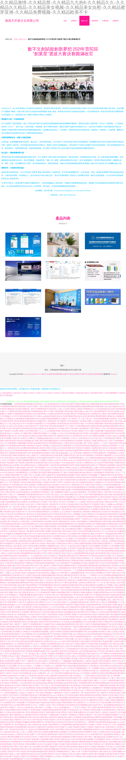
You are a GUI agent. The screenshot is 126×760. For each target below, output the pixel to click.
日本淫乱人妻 (69, 656)
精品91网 (67, 675)
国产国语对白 (5, 717)
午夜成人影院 (60, 712)
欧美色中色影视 (46, 727)
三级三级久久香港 (81, 639)
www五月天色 (19, 604)
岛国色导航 (77, 411)
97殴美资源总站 (95, 646)
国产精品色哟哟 (29, 585)
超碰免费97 (86, 629)
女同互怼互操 (58, 727)
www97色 (60, 641)
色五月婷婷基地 (37, 563)
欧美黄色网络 (108, 551)
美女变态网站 (111, 445)
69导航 (9, 678)
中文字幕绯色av (93, 556)
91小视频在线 (101, 685)
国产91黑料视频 (40, 658)
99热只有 (16, 592)
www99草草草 (61, 573)
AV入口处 (36, 597)
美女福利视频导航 (45, 570)
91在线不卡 (74, 531)
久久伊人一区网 (38, 644)
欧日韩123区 (66, 600)
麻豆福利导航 (9, 477)
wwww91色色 (106, 482)
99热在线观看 (63, 619)
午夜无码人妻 (70, 680)
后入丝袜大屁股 (42, 524)
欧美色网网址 (30, 524)
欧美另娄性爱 (85, 531)
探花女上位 (97, 516)
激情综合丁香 (68, 751)
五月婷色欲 (70, 710)
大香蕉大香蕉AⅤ (108, 646)
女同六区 (13, 641)
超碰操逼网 (65, 624)
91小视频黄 (85, 529)
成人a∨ (93, 526)
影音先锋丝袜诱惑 (28, 551)
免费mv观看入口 (20, 431)
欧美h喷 (58, 426)
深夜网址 (10, 675)
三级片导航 (120, 582)
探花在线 (73, 695)
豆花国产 (89, 499)
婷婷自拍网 (111, 485)
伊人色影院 (96, 482)
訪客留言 (116, 21)
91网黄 (59, 742)
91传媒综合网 (117, 641)
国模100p (3, 441)
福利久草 (22, 536)
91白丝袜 (8, 548)
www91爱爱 (23, 499)
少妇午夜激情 (105, 744)
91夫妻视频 (112, 690)
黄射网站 (43, 512)
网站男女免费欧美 (81, 607)
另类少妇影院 (77, 702)
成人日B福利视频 (65, 416)
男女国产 (55, 617)
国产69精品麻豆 (47, 597)
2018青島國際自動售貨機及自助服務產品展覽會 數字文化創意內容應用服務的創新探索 (103, 245)
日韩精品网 (14, 475)
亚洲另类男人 (102, 526)
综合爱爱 (98, 487)
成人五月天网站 (82, 710)
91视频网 (87, 609)
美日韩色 (59, 675)
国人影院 (44, 641)
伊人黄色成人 (17, 543)
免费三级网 (63, 455)
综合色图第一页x (58, 463)
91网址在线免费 (105, 673)
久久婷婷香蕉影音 (36, 521)
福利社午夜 (26, 548)
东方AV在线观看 (48, 423)
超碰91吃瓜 (99, 580)
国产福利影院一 (45, 492)
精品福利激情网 (20, 480)
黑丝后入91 (23, 575)
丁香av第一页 (90, 419)
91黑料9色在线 (83, 658)
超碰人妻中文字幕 (45, 411)
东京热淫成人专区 (86, 649)
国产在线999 (59, 746)
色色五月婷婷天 (108, 516)
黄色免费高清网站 (33, 641)
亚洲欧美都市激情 (33, 482)
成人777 (68, 578)
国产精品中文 (39, 497)
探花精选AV (54, 499)
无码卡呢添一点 (45, 700)
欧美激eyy (101, 477)
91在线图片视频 (63, 587)
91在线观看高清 (118, 609)
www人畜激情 (55, 666)
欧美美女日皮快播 (74, 443)
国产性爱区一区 (35, 406)
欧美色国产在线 (117, 558)
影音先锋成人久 (119, 624)
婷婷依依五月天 (87, 438)
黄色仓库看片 (92, 671)
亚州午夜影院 (36, 629)
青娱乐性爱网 (39, 742)
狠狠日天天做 (42, 624)
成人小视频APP (53, 565)
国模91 (78, 512)
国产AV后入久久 (48, 602)
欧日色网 (112, 414)
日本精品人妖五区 (56, 448)
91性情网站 (80, 509)
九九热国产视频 (16, 587)
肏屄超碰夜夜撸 (102, 419)
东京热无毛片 (119, 634)
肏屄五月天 (52, 619)
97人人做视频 (71, 602)
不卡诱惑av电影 (78, 644)
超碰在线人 (10, 685)
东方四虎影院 (71, 732)
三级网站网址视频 (39, 433)
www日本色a (5, 472)
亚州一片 (91, 636)
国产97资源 (19, 675)
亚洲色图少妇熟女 (49, 627)
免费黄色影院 (65, 516)
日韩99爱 (115, 702)
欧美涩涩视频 (5, 438)
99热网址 (119, 663)
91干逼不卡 (112, 649)
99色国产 (23, 751)
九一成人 (17, 707)
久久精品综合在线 (90, 690)
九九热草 (104, 710)
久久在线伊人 (16, 433)
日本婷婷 (47, 521)
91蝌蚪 (21, 519)
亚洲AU (100, 538)
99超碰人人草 (99, 428)
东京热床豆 (114, 666)
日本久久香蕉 (70, 485)
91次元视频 (107, 609)
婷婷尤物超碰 (32, 411)
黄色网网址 (12, 693)
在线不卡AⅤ (98, 563)
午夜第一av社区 (44, 580)
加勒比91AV (59, 485)
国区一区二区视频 (91, 668)
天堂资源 (73, 658)
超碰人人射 (62, 443)
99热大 (120, 426)
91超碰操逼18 (13, 578)
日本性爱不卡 (53, 482)
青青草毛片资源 (23, 651)
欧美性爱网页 (67, 441)
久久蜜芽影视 (82, 467)
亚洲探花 (117, 551)
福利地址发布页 (52, 455)
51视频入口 (49, 680)
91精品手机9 (93, 712)
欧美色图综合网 (55, 524)
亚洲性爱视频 (88, 570)
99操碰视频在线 (81, 636)
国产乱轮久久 (112, 636)
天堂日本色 (66, 666)
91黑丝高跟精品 (6, 524)
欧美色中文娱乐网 (80, 504)
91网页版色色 (97, 507)
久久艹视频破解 (18, 494)
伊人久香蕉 (4, 475)
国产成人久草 (98, 602)
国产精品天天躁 (31, 685)
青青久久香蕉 (28, 497)
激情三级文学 (27, 467)
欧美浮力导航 (8, 707)
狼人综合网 (108, 578)
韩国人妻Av (17, 585)
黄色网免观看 (103, 489)
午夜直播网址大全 (61, 653)
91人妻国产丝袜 (35, 617)
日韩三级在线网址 (105, 734)
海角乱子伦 (70, 512)
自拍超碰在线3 (97, 560)
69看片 (31, 565)
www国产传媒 (62, 627)
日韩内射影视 (95, 641)
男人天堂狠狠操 (54, 538)
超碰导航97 (8, 639)
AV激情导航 (59, 487)
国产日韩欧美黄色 (76, 653)
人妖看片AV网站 (54, 631)
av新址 (36, 639)
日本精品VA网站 (102, 622)
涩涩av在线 (20, 507)
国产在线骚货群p (80, 414)
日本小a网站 (77, 551)
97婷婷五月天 (104, 693)
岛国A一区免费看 (79, 683)
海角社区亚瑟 (34, 463)
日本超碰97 (18, 512)
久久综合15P (61, 433)
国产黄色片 (100, 450)
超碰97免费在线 (113, 604)
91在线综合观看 (104, 467)
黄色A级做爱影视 (19, 727)
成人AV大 (6, 426)
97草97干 (24, 423)
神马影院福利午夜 (44, 717)
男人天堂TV (24, 720)
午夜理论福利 (24, 627)
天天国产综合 (16, 739)
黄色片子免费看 (92, 509)
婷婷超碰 (39, 751)
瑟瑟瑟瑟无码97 (70, 448)
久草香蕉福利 (30, 507)
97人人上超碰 (79, 502)
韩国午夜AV (105, 732)
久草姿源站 (111, 448)
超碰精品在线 (13, 470)
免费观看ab (104, 627)
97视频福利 (78, 668)
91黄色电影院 (52, 724)
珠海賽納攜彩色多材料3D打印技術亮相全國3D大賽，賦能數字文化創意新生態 (103, 301)
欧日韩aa (9, 656)
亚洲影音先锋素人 (77, 737)
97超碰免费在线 (82, 548)
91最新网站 (21, 541)
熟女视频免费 (84, 406)
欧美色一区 (12, 690)
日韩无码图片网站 (44, 472)
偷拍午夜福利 (68, 609)
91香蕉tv (14, 438)
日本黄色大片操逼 (7, 531)
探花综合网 (61, 548)
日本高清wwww (76, 690)
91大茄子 (86, 624)
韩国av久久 (101, 485)
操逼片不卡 (33, 693)
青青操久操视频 (59, 732)
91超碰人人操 (13, 754)
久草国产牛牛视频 (109, 499)
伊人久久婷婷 (16, 644)
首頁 (65, 21)
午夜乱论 (74, 482)
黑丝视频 (51, 688)
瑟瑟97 (48, 634)
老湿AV (14, 597)
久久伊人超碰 (67, 538)
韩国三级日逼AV (106, 590)
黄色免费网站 (65, 565)
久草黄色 (114, 507)
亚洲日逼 (70, 433)
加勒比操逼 (69, 746)
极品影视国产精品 (63, 604)
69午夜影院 (12, 683)
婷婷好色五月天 (41, 494)
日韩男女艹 (78, 519)
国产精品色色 (34, 575)
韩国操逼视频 (106, 717)
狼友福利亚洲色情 (7, 636)
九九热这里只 (9, 514)
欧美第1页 (7, 455)
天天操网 (92, 448)
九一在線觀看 (108, 487)
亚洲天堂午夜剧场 (110, 512)
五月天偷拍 (46, 541)
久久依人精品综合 (13, 423)
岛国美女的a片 (47, 485)
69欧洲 (100, 631)
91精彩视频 (47, 441)
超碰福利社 (73, 649)
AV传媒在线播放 (85, 592)
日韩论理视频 (34, 578)
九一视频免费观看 (23, 595)
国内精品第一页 (37, 590)
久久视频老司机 (103, 475)
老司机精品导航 (20, 411)
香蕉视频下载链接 (70, 742)
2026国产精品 (19, 573)
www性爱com (28, 663)
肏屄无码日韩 (17, 729)
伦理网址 (7, 546)
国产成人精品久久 (55, 494)
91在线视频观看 (76, 489)
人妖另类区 (70, 548)
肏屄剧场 (54, 489)
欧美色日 (30, 450)
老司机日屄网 (21, 710)
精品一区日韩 (88, 492)
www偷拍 (44, 416)
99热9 (45, 720)
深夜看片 (72, 619)
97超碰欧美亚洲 (85, 482)
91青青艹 (108, 573)
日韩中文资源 (89, 612)
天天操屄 (59, 656)
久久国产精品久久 (53, 502)
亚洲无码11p (53, 658)
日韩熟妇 (11, 595)
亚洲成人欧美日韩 (96, 553)
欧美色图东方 (106, 595)
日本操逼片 (4, 516)
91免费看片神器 (86, 754)
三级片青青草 (25, 607)
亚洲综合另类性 (90, 477)
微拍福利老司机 (119, 595)
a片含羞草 (49, 663)
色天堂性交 (66, 722)
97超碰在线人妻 (86, 534)
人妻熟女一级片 (29, 678)
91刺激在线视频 (41, 688)
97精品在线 (60, 602)
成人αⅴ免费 (76, 580)
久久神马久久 (74, 438)
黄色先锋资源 (19, 445)
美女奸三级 (46, 428)
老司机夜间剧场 (51, 697)
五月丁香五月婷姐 (114, 724)
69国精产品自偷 (64, 450)
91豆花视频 (97, 739)
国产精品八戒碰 (54, 624)
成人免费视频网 (110, 602)
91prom (3, 678)
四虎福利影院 (19, 404)
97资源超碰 (20, 614)
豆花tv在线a (39, 543)
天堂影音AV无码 (12, 751)
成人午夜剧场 (120, 568)
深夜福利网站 (109, 404)
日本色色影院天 (71, 705)
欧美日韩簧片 (46, 578)
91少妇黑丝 (69, 470)
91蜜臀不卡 (18, 661)
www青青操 (117, 504)
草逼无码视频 (87, 739)
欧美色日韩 (60, 406)
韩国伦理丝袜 (73, 590)
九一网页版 (89, 722)
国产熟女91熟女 (48, 426)
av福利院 (59, 678)
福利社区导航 (105, 556)
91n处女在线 (112, 695)
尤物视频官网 (26, 460)
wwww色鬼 (8, 480)
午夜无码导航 (76, 739)
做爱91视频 (108, 538)
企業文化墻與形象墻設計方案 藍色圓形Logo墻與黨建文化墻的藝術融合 (63, 245)
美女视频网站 (83, 705)
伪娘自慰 (14, 627)
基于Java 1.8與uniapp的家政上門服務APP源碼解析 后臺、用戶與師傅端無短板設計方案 (23, 245)
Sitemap (114, 374)
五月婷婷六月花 (100, 724)
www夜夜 (25, 707)
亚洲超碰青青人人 (51, 563)
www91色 (41, 480)
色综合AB (85, 634)
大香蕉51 (48, 497)
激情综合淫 (96, 700)
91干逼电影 (95, 595)
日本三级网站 (9, 453)
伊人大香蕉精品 (109, 639)
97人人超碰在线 (21, 489)
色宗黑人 (17, 448)
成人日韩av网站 (102, 666)
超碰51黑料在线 (104, 521)
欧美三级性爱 (115, 587)
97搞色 (53, 531)
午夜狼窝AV (72, 617)
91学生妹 (107, 746)
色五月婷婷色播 (67, 639)
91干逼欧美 (31, 480)
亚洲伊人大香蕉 (39, 460)
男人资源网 (49, 653)
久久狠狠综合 (51, 414)
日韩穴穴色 (7, 494)
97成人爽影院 (35, 526)
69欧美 (119, 541)
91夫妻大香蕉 (71, 712)
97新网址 (95, 744)
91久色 (79, 614)
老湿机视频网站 (25, 553)
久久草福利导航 (33, 710)
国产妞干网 (58, 421)
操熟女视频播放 (63, 737)
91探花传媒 (67, 411)
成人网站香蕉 (101, 519)
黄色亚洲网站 (49, 590)
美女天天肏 (100, 445)
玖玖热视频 (43, 619)
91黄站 (89, 423)
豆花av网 (67, 717)
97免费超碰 (16, 414)
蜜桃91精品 (28, 695)
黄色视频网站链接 (37, 651)
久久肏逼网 (93, 688)
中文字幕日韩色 (6, 585)
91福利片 (35, 732)
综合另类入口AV (80, 494)
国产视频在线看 (78, 404)
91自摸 (60, 614)
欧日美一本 (81, 678)
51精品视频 (103, 433)
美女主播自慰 (51, 737)
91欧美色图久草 (9, 756)
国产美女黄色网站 (95, 568)
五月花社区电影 (116, 489)
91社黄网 (55, 536)
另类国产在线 (39, 663)
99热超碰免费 (106, 641)
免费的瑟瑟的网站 (29, 448)
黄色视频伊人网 (47, 453)
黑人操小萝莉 (88, 551)
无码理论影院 (70, 641)
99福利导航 (40, 414)
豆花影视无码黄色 (9, 651)
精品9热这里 (28, 668)
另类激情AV (87, 409)
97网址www (66, 460)
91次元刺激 (90, 480)
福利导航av (4, 587)
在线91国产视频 (6, 592)
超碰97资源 (7, 607)
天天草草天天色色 (65, 504)
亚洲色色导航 (95, 634)
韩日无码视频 (24, 590)
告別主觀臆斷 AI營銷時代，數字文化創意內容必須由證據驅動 (23, 329)
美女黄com (93, 607)
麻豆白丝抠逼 (13, 575)
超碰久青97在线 (9, 521)
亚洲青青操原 (57, 477)
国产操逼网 (98, 585)
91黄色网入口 (8, 431)
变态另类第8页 (93, 627)
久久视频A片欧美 (22, 560)
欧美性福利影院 (90, 497)
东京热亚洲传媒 (90, 720)
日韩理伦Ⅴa (51, 690)
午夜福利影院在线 (110, 423)
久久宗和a (69, 668)
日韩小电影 (44, 639)
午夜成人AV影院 (44, 477)
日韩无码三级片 (74, 455)
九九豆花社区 (77, 445)
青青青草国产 (38, 516)
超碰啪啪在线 (112, 705)
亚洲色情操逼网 (72, 406)
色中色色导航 (45, 560)
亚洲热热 (80, 602)
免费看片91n (16, 666)
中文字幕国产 (108, 568)
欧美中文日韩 (40, 502)
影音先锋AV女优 (93, 675)
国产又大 (24, 759)
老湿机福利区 (53, 404)
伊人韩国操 (90, 487)
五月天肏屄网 (13, 485)
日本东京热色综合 (26, 737)
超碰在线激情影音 (114, 607)
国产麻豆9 (55, 585)
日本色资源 (59, 607)
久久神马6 (98, 551)
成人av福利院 (119, 436)
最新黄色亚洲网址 (93, 717)
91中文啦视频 (88, 600)
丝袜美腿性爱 (117, 494)
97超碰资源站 (109, 431)
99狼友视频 (62, 697)
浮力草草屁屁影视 (43, 585)
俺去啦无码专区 (70, 423)
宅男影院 (22, 671)
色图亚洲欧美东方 (49, 754)
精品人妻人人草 (38, 653)
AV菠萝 (27, 619)
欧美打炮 (40, 697)
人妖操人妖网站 (119, 585)
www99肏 (76, 460)
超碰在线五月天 (97, 529)
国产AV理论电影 (105, 470)
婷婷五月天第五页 (39, 470)
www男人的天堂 (97, 578)
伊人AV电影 (9, 460)
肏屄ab (91, 705)
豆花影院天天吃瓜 (16, 600)
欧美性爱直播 (5, 744)
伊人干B (32, 646)
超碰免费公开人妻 (59, 472)
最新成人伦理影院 (31, 492)
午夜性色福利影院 (70, 582)
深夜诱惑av (100, 441)
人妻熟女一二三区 (99, 443)
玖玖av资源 (70, 693)
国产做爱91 (86, 595)
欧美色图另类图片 (96, 617)
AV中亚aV (119, 661)
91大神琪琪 (97, 455)
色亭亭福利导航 (106, 463)
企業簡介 (74, 21)
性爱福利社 (20, 514)
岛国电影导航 (54, 431)
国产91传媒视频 (73, 563)
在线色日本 (68, 729)
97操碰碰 (58, 751)
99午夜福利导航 (92, 644)
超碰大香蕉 (114, 548)
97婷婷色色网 (94, 710)
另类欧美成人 (26, 592)
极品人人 (83, 458)
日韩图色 (28, 634)
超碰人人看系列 (16, 734)
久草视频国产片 (50, 587)
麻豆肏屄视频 (65, 499)
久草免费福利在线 (78, 717)
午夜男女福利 (83, 695)
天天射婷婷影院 (57, 560)
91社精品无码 (102, 497)
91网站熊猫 (34, 560)
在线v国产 (40, 675)
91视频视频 (20, 443)
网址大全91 (98, 575)
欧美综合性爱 (28, 543)
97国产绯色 (18, 639)
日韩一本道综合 (61, 590)
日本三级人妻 (40, 565)
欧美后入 (52, 641)
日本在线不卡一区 (100, 534)
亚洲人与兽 (33, 489)
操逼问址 (6, 433)
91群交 (101, 668)
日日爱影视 (39, 729)
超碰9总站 (121, 742)
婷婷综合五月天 (89, 519)
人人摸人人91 (61, 409)
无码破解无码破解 (21, 722)
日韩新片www (58, 668)
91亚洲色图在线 (63, 690)
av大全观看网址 (81, 656)
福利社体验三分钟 (118, 693)
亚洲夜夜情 (28, 419)
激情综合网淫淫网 (36, 531)
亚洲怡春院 (17, 563)
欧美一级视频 (103, 688)
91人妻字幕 (55, 580)
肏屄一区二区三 (98, 582)
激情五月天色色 (57, 428)
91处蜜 (95, 592)
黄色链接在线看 (89, 445)
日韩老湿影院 (58, 497)
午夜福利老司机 (25, 649)
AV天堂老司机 (85, 744)
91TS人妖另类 (38, 568)
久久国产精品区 (36, 720)
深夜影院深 (53, 416)
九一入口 (100, 680)
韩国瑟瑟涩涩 (31, 604)
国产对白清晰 (55, 636)
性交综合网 (20, 502)
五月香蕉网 (31, 697)
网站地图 (9, 395)
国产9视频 (26, 563)
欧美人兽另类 (62, 622)
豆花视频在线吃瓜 (98, 742)
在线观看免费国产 (36, 722)
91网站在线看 (17, 455)
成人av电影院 (110, 541)
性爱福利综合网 (89, 450)
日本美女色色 (70, 487)
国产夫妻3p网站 (50, 614)
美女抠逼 (47, 516)
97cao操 (68, 727)
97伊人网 (22, 475)
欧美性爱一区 (47, 465)
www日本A (56, 460)
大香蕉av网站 (68, 494)
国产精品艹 (81, 423)
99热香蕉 (56, 634)
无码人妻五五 (24, 485)
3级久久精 (84, 646)
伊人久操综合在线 (43, 529)
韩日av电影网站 (41, 519)
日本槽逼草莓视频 (66, 585)
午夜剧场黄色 (36, 749)
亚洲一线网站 (47, 421)
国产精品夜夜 (110, 619)
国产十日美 (76, 516)
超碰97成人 (104, 406)
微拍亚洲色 (8, 688)
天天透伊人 (109, 436)
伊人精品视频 (9, 582)
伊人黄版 (7, 414)
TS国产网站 (58, 729)
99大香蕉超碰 (96, 472)
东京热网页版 (29, 688)
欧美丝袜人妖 (44, 759)
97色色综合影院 (14, 680)
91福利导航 (51, 507)
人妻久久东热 (51, 480)
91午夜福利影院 (97, 411)
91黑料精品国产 (96, 512)
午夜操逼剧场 (102, 720)
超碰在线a (100, 737)
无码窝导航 (32, 431)
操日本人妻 (91, 460)
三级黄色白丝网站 (84, 582)
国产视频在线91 (10, 409)
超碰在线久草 (93, 656)
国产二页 (20, 624)
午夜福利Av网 (66, 634)
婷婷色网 (118, 516)
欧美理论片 (58, 609)
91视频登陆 (40, 678)
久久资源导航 (52, 661)
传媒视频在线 (115, 688)
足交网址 (21, 641)
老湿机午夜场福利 (19, 556)
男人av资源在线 (22, 521)
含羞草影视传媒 (20, 450)
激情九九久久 (59, 512)
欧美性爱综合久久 (108, 663)
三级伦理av (89, 502)
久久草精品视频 (16, 509)
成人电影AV (103, 414)
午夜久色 (97, 438)
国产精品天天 (63, 553)
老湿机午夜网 (96, 756)
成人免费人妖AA (107, 502)
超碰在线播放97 (108, 458)
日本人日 (96, 463)
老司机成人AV (75, 575)
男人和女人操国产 (30, 455)
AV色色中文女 (41, 744)
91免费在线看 (99, 524)
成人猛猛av (113, 406)
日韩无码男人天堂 (97, 541)
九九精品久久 (22, 693)
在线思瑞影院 (50, 742)
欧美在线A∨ (81, 734)
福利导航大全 (45, 463)
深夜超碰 (99, 746)
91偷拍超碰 (57, 411)
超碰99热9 (56, 575)
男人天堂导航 (31, 472)
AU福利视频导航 (115, 671)
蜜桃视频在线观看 (90, 489)
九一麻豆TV (110, 441)
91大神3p (29, 614)
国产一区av (93, 715)
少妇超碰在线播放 (95, 458)
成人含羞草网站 (17, 419)
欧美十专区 (19, 695)
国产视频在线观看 (48, 526)
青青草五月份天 (115, 433)
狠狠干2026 (59, 715)
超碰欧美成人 (49, 438)
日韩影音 (93, 658)
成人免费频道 (57, 492)
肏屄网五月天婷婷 (86, 724)
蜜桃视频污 (29, 404)
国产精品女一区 (100, 492)
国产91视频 (49, 715)
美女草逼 (14, 553)
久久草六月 (42, 685)
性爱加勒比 (104, 548)
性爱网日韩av (104, 592)
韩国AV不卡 (4, 641)
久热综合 (28, 514)
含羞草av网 (14, 649)
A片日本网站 (52, 450)
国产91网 (6, 487)
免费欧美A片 (83, 712)
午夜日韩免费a (100, 722)
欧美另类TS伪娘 (68, 558)
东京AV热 (15, 609)
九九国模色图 (92, 521)
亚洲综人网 (91, 680)
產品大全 (84, 21)
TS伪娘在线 (111, 443)
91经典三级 (78, 475)
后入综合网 (7, 467)
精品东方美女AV (18, 558)
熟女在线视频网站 (75, 622)
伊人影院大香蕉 (51, 553)
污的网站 (87, 560)
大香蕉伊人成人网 (18, 538)
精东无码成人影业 (84, 697)
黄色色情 (107, 507)
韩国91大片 (19, 634)
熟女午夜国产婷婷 (74, 568)
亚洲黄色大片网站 (21, 631)
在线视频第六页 (105, 644)
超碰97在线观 (42, 445)
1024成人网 (4, 737)
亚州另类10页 (39, 573)
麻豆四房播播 (18, 619)
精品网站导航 (36, 595)
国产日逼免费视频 (13, 759)
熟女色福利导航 (40, 436)
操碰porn (26, 534)
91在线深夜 (84, 685)
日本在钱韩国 (86, 455)
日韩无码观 (35, 512)
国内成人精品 (41, 724)
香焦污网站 (58, 467)
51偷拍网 (68, 497)
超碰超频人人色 (16, 497)
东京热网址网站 (46, 710)
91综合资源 (8, 445)
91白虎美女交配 (14, 529)
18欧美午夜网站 (58, 521)
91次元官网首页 (75, 436)
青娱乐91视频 (83, 448)
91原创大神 (95, 590)
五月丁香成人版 (12, 697)
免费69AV (91, 683)
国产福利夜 (117, 409)
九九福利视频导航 (45, 739)
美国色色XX (101, 448)
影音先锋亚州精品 (84, 507)
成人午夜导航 (91, 678)
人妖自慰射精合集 (112, 428)
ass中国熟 (6, 419)
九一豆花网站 (116, 543)
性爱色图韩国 (99, 416)
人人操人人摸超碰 (58, 707)
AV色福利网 (98, 431)
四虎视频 (69, 475)
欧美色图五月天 (38, 553)
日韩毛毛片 (57, 582)
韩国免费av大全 (72, 597)
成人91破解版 (38, 438)
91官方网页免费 (9, 602)
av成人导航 (76, 634)
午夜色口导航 (85, 514)
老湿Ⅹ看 (75, 724)
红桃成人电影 (13, 720)
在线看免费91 (37, 649)
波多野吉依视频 (84, 732)
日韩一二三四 (87, 575)
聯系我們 (95, 21)
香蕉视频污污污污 (117, 715)
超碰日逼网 (94, 406)
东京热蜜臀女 (99, 573)
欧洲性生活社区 (88, 580)
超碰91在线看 (101, 421)
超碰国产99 (57, 441)
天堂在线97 (18, 629)
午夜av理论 (12, 428)
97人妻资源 (117, 470)
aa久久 (97, 612)
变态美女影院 (65, 720)
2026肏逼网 (33, 631)
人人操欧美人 (104, 712)
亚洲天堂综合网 (35, 428)
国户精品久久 (108, 739)
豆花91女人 (114, 627)
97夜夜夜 (85, 512)
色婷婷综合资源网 (47, 487)
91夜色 (75, 578)
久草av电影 (23, 465)
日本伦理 (73, 587)
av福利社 (105, 751)
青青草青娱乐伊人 (110, 756)
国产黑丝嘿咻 (104, 715)
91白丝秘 (50, 556)
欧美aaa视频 (90, 404)
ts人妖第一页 (49, 705)
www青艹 (78, 751)
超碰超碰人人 (66, 453)
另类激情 (40, 604)
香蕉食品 (76, 416)
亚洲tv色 (104, 612)
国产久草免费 (30, 624)
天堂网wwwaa (68, 492)
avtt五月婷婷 (83, 673)
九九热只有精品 (54, 685)
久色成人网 (17, 678)
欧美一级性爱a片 (51, 504)
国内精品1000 (114, 710)
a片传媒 (44, 482)
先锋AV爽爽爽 (40, 450)
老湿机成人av (75, 651)
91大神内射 (91, 666)
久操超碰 (29, 573)
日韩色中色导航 (27, 622)
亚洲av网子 (96, 531)
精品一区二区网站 (93, 558)
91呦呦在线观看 (97, 436)
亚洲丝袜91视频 (58, 700)
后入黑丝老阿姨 (43, 671)
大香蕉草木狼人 (105, 509)
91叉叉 (50, 512)
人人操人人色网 (25, 732)
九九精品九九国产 (7, 695)
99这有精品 (119, 529)
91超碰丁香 (18, 656)
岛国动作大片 (53, 720)
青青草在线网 (86, 516)
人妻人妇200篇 (66, 529)
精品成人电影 (66, 580)
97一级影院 (28, 661)
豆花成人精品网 (105, 651)
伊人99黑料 (113, 720)
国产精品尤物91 (90, 653)
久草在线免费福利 (86, 597)
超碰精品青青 (40, 443)
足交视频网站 (17, 534)
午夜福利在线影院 (111, 729)
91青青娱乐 (78, 477)
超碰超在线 (111, 722)
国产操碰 (74, 604)
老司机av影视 (60, 597)
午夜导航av (29, 519)
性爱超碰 (7, 727)
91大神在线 (11, 653)
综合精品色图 (87, 585)
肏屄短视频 (14, 737)
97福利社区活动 (63, 734)
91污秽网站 (53, 646)
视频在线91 (46, 695)
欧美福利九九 (5, 597)
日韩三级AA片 (116, 536)
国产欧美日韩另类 (49, 622)
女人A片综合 (50, 568)
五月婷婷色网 (49, 712)
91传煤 (48, 460)
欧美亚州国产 (63, 514)
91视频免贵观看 (98, 619)
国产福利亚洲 (69, 663)
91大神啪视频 (73, 573)
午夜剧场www (5, 558)
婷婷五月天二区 (62, 649)
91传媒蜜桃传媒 (6, 406)
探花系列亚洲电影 (60, 465)
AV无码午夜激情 (116, 592)
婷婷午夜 (13, 746)
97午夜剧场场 (84, 578)
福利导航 (79, 560)
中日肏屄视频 (115, 751)
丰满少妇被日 (74, 685)
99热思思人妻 (22, 463)
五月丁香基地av (117, 556)
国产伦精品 (21, 482)
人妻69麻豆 (16, 546)
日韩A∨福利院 (113, 519)
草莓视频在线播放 (102, 587)
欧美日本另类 (52, 514)
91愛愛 (27, 629)
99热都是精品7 (107, 634)
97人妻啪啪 (48, 668)
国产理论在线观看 (9, 541)
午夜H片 (54, 595)
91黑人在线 (49, 651)
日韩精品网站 (68, 477)
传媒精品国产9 (71, 463)
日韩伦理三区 (24, 749)
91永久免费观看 (9, 443)
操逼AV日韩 (26, 487)
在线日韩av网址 (84, 472)
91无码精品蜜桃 (96, 453)
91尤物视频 (105, 558)
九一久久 (30, 556)
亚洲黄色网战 (97, 543)
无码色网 (114, 697)
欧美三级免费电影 (18, 472)
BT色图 (17, 460)
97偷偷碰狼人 (17, 715)
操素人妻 (7, 715)
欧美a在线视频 (24, 441)
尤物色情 (81, 480)
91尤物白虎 (94, 707)
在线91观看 (86, 756)
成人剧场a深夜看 (86, 563)
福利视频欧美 (67, 524)
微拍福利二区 (76, 421)
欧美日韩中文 (93, 693)
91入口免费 (46, 707)
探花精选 (22, 697)
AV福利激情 (93, 433)
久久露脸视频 (61, 568)
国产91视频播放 (109, 453)
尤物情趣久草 (109, 529)
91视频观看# (87, 729)
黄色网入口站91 (9, 504)
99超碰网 (24, 646)
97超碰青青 (8, 629)
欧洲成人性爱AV (66, 536)
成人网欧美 (65, 575)
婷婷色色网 (85, 526)
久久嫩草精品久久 (58, 693)
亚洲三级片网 (36, 602)
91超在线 (55, 516)
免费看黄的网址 (100, 570)
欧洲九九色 (63, 646)
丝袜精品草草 (45, 536)
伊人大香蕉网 (75, 553)
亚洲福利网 (97, 423)
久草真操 (113, 565)
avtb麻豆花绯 (110, 668)
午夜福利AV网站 (78, 727)
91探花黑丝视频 (104, 658)
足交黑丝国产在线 (15, 570)
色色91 (67, 739)
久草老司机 (76, 595)
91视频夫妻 (26, 433)
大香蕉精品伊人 (32, 458)
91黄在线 (19, 504)
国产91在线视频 (90, 475)
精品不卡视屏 (52, 470)
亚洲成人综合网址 (16, 492)
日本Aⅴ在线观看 (38, 634)
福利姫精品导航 (45, 683)
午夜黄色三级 (101, 636)
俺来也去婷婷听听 (111, 617)
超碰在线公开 (69, 509)
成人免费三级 (36, 441)
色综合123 (41, 612)
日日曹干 (3, 428)
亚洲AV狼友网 (77, 612)
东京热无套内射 (87, 416)
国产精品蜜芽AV (10, 463)
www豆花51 (24, 526)
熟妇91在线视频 (64, 612)
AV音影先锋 (12, 499)
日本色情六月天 (14, 551)
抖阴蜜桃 (84, 688)
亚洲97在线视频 (18, 702)
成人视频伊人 (117, 744)
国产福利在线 (110, 514)
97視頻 (103, 695)
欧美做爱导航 (76, 450)
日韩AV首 (42, 690)
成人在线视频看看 (72, 458)
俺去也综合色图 (14, 712)
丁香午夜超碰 (38, 467)
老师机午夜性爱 (41, 746)
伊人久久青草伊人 (90, 702)
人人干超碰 (35, 666)
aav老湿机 (114, 629)
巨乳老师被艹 (79, 441)
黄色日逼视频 (99, 749)
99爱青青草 (14, 612)
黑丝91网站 (50, 534)
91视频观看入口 (109, 455)
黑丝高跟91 (33, 499)
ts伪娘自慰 (44, 509)
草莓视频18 (25, 673)
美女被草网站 (65, 445)
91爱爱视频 (120, 639)
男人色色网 (30, 502)
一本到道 (34, 570)
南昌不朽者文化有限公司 (22, 20)
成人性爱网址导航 (81, 715)
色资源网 (41, 546)
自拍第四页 (67, 683)
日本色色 (25, 739)
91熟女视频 (113, 614)
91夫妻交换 (55, 529)
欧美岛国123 (13, 441)
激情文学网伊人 (16, 516)
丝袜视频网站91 (25, 470)
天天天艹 (6, 482)
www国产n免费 (38, 680)
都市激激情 (111, 480)
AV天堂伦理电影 (104, 702)
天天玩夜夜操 (78, 524)
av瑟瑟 (2, 751)
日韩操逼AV (117, 482)
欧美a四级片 (102, 678)
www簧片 (86, 411)
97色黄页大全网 (25, 438)
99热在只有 (4, 612)
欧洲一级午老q (81, 693)
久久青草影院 (107, 438)
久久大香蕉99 (30, 675)
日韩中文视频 (110, 749)
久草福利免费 (72, 472)
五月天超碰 (101, 460)
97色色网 (81, 428)
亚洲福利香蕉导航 (78, 499)
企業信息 (105, 21)
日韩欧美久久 (114, 419)
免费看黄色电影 (84, 742)
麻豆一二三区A (72, 707)
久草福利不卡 (84, 707)
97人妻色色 (7, 619)
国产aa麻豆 (16, 467)
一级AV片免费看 (35, 409)
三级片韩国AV (112, 460)
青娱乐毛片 (119, 404)
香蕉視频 (112, 612)
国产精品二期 (11, 624)
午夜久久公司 (22, 690)
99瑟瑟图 (74, 661)
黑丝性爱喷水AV (28, 414)
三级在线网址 (18, 724)
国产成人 (34, 619)
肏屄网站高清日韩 (24, 421)
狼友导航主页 (13, 732)
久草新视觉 (59, 705)
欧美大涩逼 (10, 568)
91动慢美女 (93, 673)
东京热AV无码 (62, 480)
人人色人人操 (76, 629)
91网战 (51, 746)
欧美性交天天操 (82, 485)
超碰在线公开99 (30, 656)
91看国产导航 (31, 538)
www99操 (26, 666)
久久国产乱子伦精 (23, 602)
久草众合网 (35, 509)
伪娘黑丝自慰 (54, 702)
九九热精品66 (54, 445)
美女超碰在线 (9, 565)
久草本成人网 (74, 671)
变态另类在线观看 (26, 658)
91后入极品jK (29, 729)
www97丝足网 (57, 541)
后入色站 (110, 570)
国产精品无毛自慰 (111, 411)
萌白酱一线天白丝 (86, 573)
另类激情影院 (15, 742)
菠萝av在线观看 (35, 423)
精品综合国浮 (8, 722)
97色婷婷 (62, 563)
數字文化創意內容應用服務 (52, 374)
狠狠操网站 (80, 487)
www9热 (115, 746)
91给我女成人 (113, 526)
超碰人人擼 (92, 467)
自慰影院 (120, 414)
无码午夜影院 (74, 646)
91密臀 (47, 531)
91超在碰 (26, 570)
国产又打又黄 (67, 426)
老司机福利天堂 (81, 470)
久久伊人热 (63, 671)
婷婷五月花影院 (71, 592)
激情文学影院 (60, 749)
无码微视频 (54, 671)
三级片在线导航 (32, 558)
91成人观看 (41, 507)
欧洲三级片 (102, 690)
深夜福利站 (4, 742)
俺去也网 (76, 529)
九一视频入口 (8, 573)
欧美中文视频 (97, 697)
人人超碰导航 (104, 656)
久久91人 (104, 531)
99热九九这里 (13, 705)
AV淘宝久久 (95, 732)
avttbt (120, 565)
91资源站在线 (101, 480)
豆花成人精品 (43, 499)
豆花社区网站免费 (11, 526)
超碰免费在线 (95, 604)
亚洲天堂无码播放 (116, 531)
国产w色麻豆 (65, 482)
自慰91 (97, 502)
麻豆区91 (64, 436)
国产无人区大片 (12, 536)
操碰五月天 (115, 712)
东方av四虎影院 (42, 646)
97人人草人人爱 (12, 658)
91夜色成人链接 (27, 436)
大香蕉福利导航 (70, 541)
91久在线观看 (5, 702)
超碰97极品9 (9, 489)
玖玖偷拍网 (120, 514)
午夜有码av (64, 431)
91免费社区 (117, 463)
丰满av (103, 604)
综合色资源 (108, 597)
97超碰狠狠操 (9, 502)
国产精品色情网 (17, 717)
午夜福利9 (82, 556)
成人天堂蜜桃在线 (95, 639)
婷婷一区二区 (9, 507)
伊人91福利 (44, 666)
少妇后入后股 (36, 673)
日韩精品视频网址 (52, 419)
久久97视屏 (8, 411)
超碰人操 (37, 622)
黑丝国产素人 (106, 675)
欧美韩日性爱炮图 (27, 609)
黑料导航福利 (105, 707)
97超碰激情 (14, 749)
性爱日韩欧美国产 (11, 590)
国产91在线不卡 (14, 673)
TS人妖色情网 (113, 546)
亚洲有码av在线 (89, 614)
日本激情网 (109, 465)
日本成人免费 (28, 734)
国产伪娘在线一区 (22, 531)
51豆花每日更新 (39, 514)
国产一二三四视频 (75, 570)
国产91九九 (18, 688)
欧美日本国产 (32, 700)
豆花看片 (92, 485)
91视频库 (85, 453)
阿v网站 (108, 416)
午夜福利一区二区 (77, 419)
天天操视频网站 (44, 489)
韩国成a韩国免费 (110, 426)
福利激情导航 (21, 568)
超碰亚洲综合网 (114, 534)
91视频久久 (64, 419)
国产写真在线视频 (92, 546)
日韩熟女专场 (80, 558)
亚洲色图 (84, 651)
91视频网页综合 (52, 546)
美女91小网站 (90, 746)
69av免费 (41, 600)
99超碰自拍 (44, 702)
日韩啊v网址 (118, 578)
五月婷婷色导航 (102, 614)
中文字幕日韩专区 (25, 597)
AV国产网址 (20, 477)
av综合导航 (68, 607)
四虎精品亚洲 (64, 489)
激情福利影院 (44, 558)
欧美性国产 (27, 644)
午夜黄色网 (59, 680)
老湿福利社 (46, 617)
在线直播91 (112, 685)
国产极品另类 (106, 494)
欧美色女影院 (94, 695)
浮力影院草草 (108, 472)
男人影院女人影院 (74, 409)
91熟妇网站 (17, 548)
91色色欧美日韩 (58, 578)
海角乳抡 (77, 585)
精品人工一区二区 (24, 653)
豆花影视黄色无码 (36, 712)
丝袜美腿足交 (40, 609)
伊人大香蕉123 (38, 504)
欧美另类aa (73, 673)
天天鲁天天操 (77, 600)
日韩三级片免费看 (90, 631)
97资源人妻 (21, 746)
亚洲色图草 (71, 697)
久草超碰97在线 (92, 727)
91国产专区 (86, 443)
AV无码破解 (33, 759)
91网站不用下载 (53, 436)
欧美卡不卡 (36, 426)
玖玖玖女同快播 (89, 622)
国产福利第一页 (119, 438)
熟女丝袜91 (37, 754)
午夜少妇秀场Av (53, 551)
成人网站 (78, 492)
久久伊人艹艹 (119, 472)
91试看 (13, 482)
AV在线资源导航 (86, 749)
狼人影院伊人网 (43, 448)
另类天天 (25, 546)
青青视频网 (43, 631)
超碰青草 (64, 685)
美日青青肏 (28, 639)
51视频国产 (46, 629)
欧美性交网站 (90, 426)
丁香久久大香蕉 (33, 475)
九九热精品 (45, 636)
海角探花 (99, 404)
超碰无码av (107, 409)
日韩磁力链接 (26, 680)
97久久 (27, 512)
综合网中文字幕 (71, 543)
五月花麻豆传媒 (63, 744)
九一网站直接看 (54, 519)
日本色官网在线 (69, 678)
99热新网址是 (8, 512)
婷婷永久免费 (36, 485)
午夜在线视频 (35, 453)
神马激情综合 (44, 458)
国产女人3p (7, 700)
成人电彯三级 (30, 724)
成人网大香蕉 (22, 617)
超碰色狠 (82, 565)
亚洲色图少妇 (11, 617)
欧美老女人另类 (35, 465)
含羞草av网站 (5, 627)
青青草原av (13, 519)
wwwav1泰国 (111, 477)
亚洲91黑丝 (87, 751)
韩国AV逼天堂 (76, 624)
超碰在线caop (40, 556)
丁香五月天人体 (65, 546)
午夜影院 (27, 715)
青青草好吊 (61, 414)
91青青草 (59, 423)
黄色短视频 (31, 671)
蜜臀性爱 (84, 553)
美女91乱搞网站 (98, 514)
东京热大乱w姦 (85, 700)
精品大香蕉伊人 (22, 756)
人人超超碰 (60, 507)
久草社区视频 (35, 636)
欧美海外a (73, 480)
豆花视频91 (104, 629)
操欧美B (70, 414)
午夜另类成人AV (83, 541)
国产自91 (67, 421)
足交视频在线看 (46, 732)
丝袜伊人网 (20, 685)
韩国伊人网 (97, 751)
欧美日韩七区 (11, 421)
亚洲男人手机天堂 (114, 421)
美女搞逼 (26, 587)
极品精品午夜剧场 (82, 663)
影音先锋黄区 (47, 582)
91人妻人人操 (113, 678)
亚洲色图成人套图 (36, 756)
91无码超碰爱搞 (65, 724)
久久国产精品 (39, 734)
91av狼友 (97, 499)
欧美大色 (88, 602)
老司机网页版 (84, 590)
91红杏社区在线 (65, 404)
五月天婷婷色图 (79, 538)
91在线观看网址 (51, 644)
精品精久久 (24, 406)
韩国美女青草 (24, 705)
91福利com (38, 614)
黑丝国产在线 (73, 465)
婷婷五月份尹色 (49, 409)
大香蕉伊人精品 (70, 467)
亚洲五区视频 (62, 673)
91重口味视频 (98, 754)
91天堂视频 (4, 416)
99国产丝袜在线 (70, 428)
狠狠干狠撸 (8, 668)
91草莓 (46, 722)
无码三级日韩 (114, 622)
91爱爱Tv (51, 656)
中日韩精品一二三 (79, 675)
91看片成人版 (117, 644)
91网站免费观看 (94, 494)
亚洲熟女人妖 (109, 661)
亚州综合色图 (39, 419)
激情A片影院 (94, 548)
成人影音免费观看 (13, 622)
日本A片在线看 (67, 502)
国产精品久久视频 (104, 504)
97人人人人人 (42, 431)
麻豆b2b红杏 (50, 604)
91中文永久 (49, 467)
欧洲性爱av (30, 443)
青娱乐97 (74, 565)
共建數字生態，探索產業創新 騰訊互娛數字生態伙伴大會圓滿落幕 (23, 273)
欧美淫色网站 (57, 683)
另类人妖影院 (50, 675)
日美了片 (3, 570)
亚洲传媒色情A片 (22, 453)
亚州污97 (6, 739)
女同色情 (21, 458)
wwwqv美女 (27, 516)
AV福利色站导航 (48, 406)
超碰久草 (114, 467)
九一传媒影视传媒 (112, 680)
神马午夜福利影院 (58, 475)
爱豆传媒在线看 (83, 641)
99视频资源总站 (25, 754)
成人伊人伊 (15, 436)
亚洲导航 (108, 754)
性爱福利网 (117, 597)
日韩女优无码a (55, 722)
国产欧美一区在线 (28, 529)
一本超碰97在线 (38, 548)
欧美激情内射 (81, 627)
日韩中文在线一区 (57, 458)
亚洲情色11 (75, 744)
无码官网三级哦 (69, 614)
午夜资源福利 (23, 416)
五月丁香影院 (99, 465)
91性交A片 (86, 436)
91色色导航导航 (110, 563)
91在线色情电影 (9, 710)
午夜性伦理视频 (44, 693)
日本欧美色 (113, 683)
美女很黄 (77, 729)
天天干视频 (107, 585)
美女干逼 (72, 627)
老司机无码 (58, 663)
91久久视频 (51, 433)
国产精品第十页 (115, 497)
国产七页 (89, 428)
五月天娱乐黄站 (40, 661)
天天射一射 (7, 729)
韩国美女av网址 (68, 636)
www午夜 (55, 756)
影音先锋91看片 (30, 717)
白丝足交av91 (8, 450)
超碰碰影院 (102, 607)
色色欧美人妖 (12, 458)
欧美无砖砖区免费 (93, 536)
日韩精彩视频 (45, 575)
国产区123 (50, 600)
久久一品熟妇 (8, 448)
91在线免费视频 (73, 526)
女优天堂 (119, 455)
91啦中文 (114, 707)
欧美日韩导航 (16, 487)
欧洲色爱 (31, 751)
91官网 (83, 671)
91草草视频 (98, 597)
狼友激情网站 (71, 507)
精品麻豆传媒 (50, 548)
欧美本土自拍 (83, 617)
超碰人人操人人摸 (84, 619)
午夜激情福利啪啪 (97, 624)
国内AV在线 (69, 521)
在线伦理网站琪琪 (118, 521)
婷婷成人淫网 (90, 441)
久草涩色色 (76, 453)
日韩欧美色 (33, 690)
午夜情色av (89, 524)
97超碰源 (33, 739)
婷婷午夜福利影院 (34, 541)
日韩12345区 (112, 492)
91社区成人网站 (76, 431)
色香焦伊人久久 (48, 607)
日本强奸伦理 (58, 739)
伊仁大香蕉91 (39, 737)
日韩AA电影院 (22, 409)
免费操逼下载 (93, 470)
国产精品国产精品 (96, 661)
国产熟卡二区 (100, 705)
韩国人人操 (83, 661)
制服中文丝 (49, 729)
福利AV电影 (36, 421)
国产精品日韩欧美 (34, 582)
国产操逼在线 (36, 627)
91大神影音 (7, 563)
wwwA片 (95, 629)
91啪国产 (11, 560)
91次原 (57, 600)
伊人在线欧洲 (91, 538)
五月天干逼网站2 (103, 653)
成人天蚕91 (82, 587)
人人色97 (21, 683)
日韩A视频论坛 (51, 612)
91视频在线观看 (84, 543)
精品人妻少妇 (35, 707)
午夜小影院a (110, 582)
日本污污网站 (75, 756)
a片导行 (66, 695)
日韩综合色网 (81, 680)
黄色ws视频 (49, 573)
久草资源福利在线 (32, 702)
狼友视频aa (79, 746)
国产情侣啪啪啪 (62, 688)
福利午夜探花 (15, 646)
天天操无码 (27, 426)
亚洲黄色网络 (66, 702)
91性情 (84, 568)
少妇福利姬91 (31, 445)
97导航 (114, 509)
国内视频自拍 (104, 565)
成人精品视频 (111, 742)
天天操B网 (24, 612)
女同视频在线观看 (110, 575)
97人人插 (106, 697)
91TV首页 (46, 595)
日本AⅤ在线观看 (61, 438)
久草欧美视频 (80, 521)
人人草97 (13, 416)
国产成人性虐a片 (65, 644)
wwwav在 (120, 722)
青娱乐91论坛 (119, 739)
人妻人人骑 (110, 600)
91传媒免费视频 (48, 749)
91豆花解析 (64, 756)
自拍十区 (24, 712)
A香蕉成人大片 (41, 404)
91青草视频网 (100, 600)
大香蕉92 (120, 749)
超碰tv (29, 568)
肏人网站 (115, 651)
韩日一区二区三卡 (49, 673)
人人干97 (63, 617)
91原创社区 (109, 450)
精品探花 (99, 426)
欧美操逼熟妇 (16, 663)
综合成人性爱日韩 (106, 727)
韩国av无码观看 (79, 536)
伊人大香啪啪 (74, 514)
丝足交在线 (105, 536)
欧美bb (84, 460)
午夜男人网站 (45, 475)
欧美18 (113, 475)
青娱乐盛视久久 (89, 421)
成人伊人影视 (78, 497)
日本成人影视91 (78, 722)
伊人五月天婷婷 (39, 592)
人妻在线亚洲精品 (7, 634)
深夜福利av (38, 668)
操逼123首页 (119, 631)
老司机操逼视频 (33, 536)
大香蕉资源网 (64, 658)
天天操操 (14, 465)
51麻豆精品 (50, 678)
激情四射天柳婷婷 (72, 700)
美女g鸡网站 (92, 414)
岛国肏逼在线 (67, 631)
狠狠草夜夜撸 (66, 551)
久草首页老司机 (17, 744)
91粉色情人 (10, 614)
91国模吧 (115, 675)
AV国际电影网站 (64, 595)
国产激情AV (97, 609)
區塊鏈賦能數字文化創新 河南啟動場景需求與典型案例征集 (23, 301)
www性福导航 (92, 734)
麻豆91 (116, 573)
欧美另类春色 (22, 428)
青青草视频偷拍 (102, 683)
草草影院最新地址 (11, 671)
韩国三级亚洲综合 (62, 651)
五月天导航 (92, 504)
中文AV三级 (87, 431)
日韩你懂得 (29, 494)
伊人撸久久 (108, 631)
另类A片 (35, 487)
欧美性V (6, 734)
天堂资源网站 (52, 443)
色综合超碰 (115, 732)
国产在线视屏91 (6, 724)
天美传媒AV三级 (33, 727)
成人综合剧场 (16, 426)
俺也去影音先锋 (78, 546)
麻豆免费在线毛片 (70, 556)
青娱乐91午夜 (34, 416)
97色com (30, 746)
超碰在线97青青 (81, 433)
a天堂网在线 (59, 543)
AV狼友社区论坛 (73, 749)
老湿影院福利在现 (86, 465)
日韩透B (114, 653)
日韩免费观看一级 (56, 509)
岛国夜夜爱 (8, 661)
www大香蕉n (57, 695)
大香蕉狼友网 (65, 629)
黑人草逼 (91, 587)
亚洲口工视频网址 (85, 463)
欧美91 (16, 406)
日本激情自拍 (111, 524)
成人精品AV (41, 656)
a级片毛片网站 (31, 477)
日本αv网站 (61, 754)
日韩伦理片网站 (38, 715)
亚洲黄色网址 (119, 590)
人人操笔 (41, 455)
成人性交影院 (42, 538)
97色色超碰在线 (31, 580)
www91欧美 (97, 409)
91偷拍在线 (49, 543)
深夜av (61, 470)
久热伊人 (27, 504)
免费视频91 (119, 700)
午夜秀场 (103, 546)
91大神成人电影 (108, 700)
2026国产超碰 (18, 580)
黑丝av (72, 734)
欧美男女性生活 (32, 683)
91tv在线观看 (78, 426)
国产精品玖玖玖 (30, 600)
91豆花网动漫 (55, 558)
